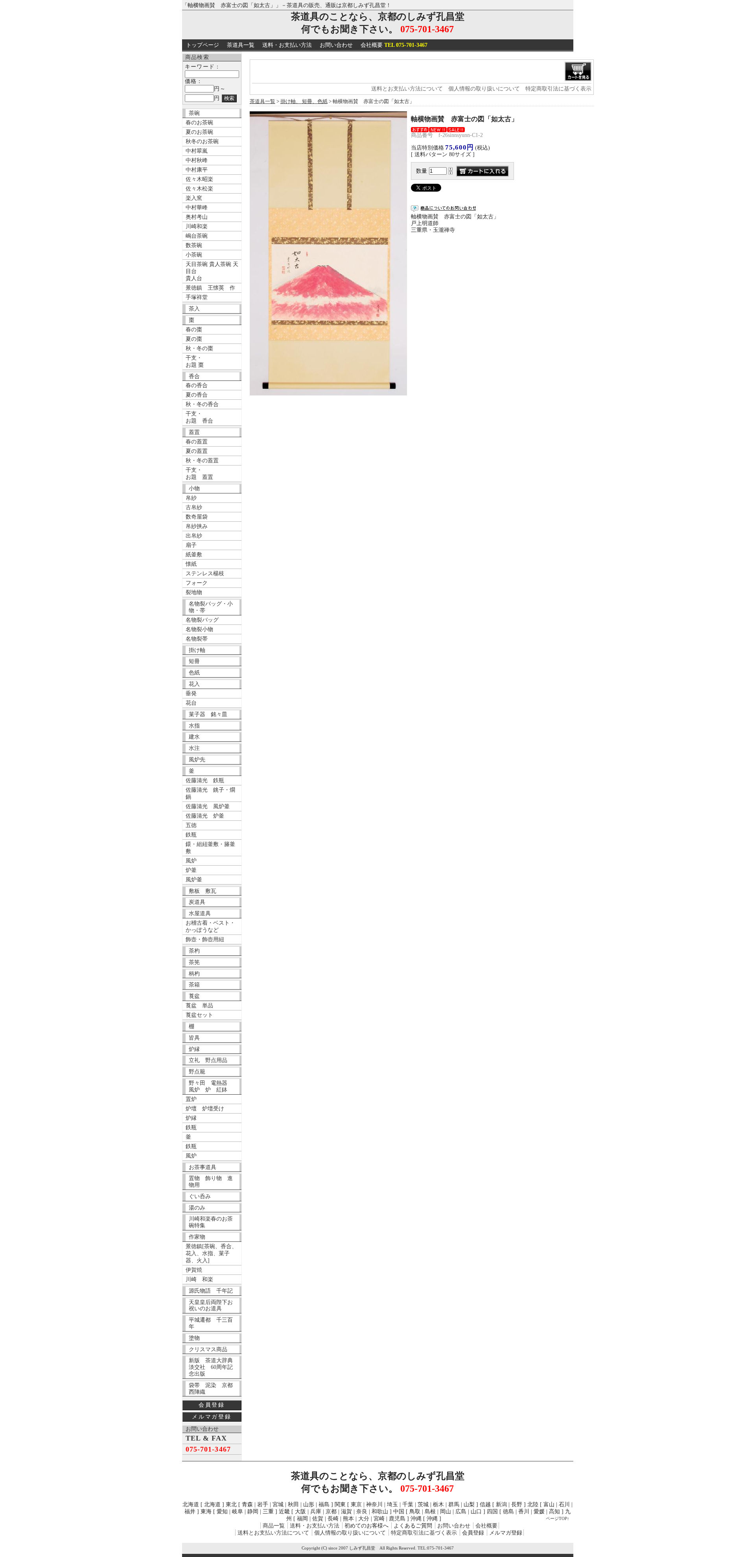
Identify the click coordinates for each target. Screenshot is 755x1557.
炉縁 (194, 1049)
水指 (194, 726)
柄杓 (194, 974)
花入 (194, 684)
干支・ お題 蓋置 (199, 473)
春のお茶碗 (199, 123)
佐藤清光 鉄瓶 (205, 780)
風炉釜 (194, 880)
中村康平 (197, 170)
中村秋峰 (197, 160)
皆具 (194, 1038)
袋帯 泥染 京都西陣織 (211, 1388)
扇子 (191, 545)
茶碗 (194, 113)
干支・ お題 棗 (195, 361)
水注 (194, 748)
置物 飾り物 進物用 (211, 1181)
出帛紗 (194, 536)
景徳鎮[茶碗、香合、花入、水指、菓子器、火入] (211, 1253)
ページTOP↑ (557, 1518)
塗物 (194, 1338)
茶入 (194, 309)
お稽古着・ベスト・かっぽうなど (210, 926)
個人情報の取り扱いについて (484, 89)
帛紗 (191, 498)
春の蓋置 (197, 442)
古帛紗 (194, 507)
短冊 (194, 661)
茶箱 (194, 985)
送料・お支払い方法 (287, 45)
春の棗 (194, 329)
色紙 (194, 673)
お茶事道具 (202, 1167)
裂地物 (194, 592)
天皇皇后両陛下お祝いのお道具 (211, 1305)
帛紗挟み (197, 526)
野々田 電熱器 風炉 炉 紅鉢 (211, 1086)
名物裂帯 (197, 639)
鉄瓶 (191, 835)
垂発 (191, 693)
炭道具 (197, 902)
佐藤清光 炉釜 (205, 816)
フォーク (197, 583)
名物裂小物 (199, 629)
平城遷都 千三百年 (211, 1323)
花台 (191, 703)
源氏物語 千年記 (211, 1291)
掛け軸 (197, 650)
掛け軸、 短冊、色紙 (304, 101)
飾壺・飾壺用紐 (205, 939)
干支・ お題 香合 (199, 417)
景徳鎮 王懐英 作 (210, 288)
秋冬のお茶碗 (202, 141)
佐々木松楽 (199, 189)
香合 (194, 376)
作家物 (197, 1237)
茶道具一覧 (240, 45)
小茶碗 (194, 255)
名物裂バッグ (202, 620)
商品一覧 (274, 1526)
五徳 (191, 825)
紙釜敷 (194, 555)
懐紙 (191, 564)
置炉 (191, 1099)
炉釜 (191, 870)
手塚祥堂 (197, 297)
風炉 (191, 861)
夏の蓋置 (197, 451)
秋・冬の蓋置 (202, 461)
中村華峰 (197, 208)
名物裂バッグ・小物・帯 (211, 607)
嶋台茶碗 (197, 236)
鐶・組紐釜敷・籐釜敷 (210, 847)
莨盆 (194, 996)
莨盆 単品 (199, 1005)
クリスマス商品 (208, 1349)
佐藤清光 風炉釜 (208, 806)
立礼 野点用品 (208, 1060)
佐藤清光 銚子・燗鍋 (210, 793)
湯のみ (197, 1208)
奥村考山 (197, 217)
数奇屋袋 (197, 517)
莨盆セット (199, 1015)
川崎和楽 (197, 226)
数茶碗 (194, 245)
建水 (194, 737)
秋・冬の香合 (202, 404)
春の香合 (197, 385)
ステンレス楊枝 (205, 573)
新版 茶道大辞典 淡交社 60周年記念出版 (213, 1367)
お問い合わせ (336, 45)
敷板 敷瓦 (202, 891)
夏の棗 (194, 339)
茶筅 (194, 962)
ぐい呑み (200, 1196)
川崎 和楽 (199, 1279)
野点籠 (197, 1072)
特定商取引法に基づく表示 (558, 89)
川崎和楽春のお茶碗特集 (211, 1222)
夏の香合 (197, 395)
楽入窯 (194, 198)
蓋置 (194, 432)
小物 (194, 488)
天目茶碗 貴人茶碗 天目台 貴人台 (212, 271)
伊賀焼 (194, 1270)
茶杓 (194, 951)
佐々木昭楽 (199, 179)
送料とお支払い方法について (407, 89)
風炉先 (197, 760)
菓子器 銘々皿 (208, 714)
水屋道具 (200, 913)
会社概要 (394, 45)
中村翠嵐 (197, 151)
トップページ (202, 45)
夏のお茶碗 (199, 132)
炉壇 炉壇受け (205, 1109)
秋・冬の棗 (199, 348)
